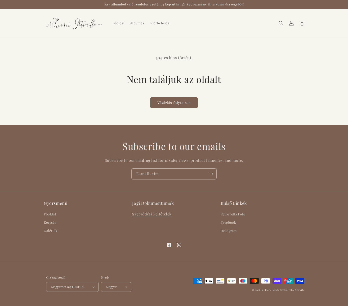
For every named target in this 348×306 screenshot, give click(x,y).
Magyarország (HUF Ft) (68, 287)
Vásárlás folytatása (174, 102)
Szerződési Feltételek (152, 213)
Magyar (111, 287)
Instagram (229, 230)
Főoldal (50, 214)
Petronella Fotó (233, 214)
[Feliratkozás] (211, 173)
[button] (281, 23)
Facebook (228, 222)
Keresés (50, 222)
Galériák (51, 230)
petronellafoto (270, 290)
